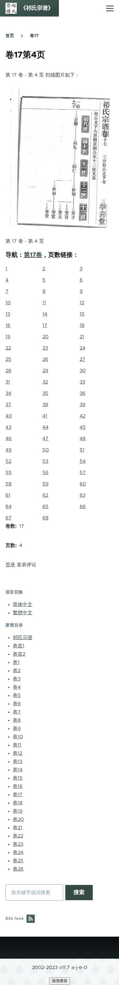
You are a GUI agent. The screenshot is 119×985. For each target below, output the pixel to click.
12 (82, 302)
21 (82, 336)
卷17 (34, 36)
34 (8, 393)
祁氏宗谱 (22, 637)
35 (45, 393)
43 (8, 427)
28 (8, 370)
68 (45, 517)
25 (8, 359)
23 (45, 348)
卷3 (16, 678)
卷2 (16, 670)
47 (45, 438)
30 (83, 370)
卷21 (17, 827)
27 (82, 359)
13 (7, 314)
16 (7, 325)
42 (82, 416)
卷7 (17, 712)
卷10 (18, 736)
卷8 (17, 720)
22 (8, 348)
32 (45, 382)
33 (82, 382)
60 (83, 483)
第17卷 (33, 255)
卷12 (17, 753)
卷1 (16, 662)
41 (44, 416)
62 (45, 495)
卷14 (18, 769)
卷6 (17, 703)
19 (7, 336)
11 (44, 302)
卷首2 (19, 654)
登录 (10, 564)
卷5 (17, 695)
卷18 (18, 802)
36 (82, 393)
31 (7, 382)
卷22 (18, 835)
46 (8, 438)
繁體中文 (22, 612)
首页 (9, 36)
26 (45, 359)
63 (82, 495)
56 (45, 472)
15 (82, 314)
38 (45, 404)
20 (45, 336)
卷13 (17, 761)
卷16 (18, 786)
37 (8, 404)
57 (83, 472)
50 (45, 450)
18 (82, 325)
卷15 (18, 778)
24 (82, 348)
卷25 (18, 860)
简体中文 (22, 604)
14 (44, 314)
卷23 (18, 844)
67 (8, 517)
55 (8, 472)
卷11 (17, 745)
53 (45, 461)
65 (45, 506)
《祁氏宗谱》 (36, 8)
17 (44, 325)
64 (8, 506)
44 (45, 427)
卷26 (18, 869)
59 (45, 483)
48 (83, 438)
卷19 (18, 811)
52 (8, 461)
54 (83, 461)
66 (83, 506)
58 (8, 483)
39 (82, 404)
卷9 (17, 728)
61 (7, 495)
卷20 (18, 819)
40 (8, 416)
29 (45, 370)
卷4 (17, 687)
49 (8, 450)
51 (82, 450)
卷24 (18, 852)
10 (8, 302)
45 (83, 427)
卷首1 (18, 645)
